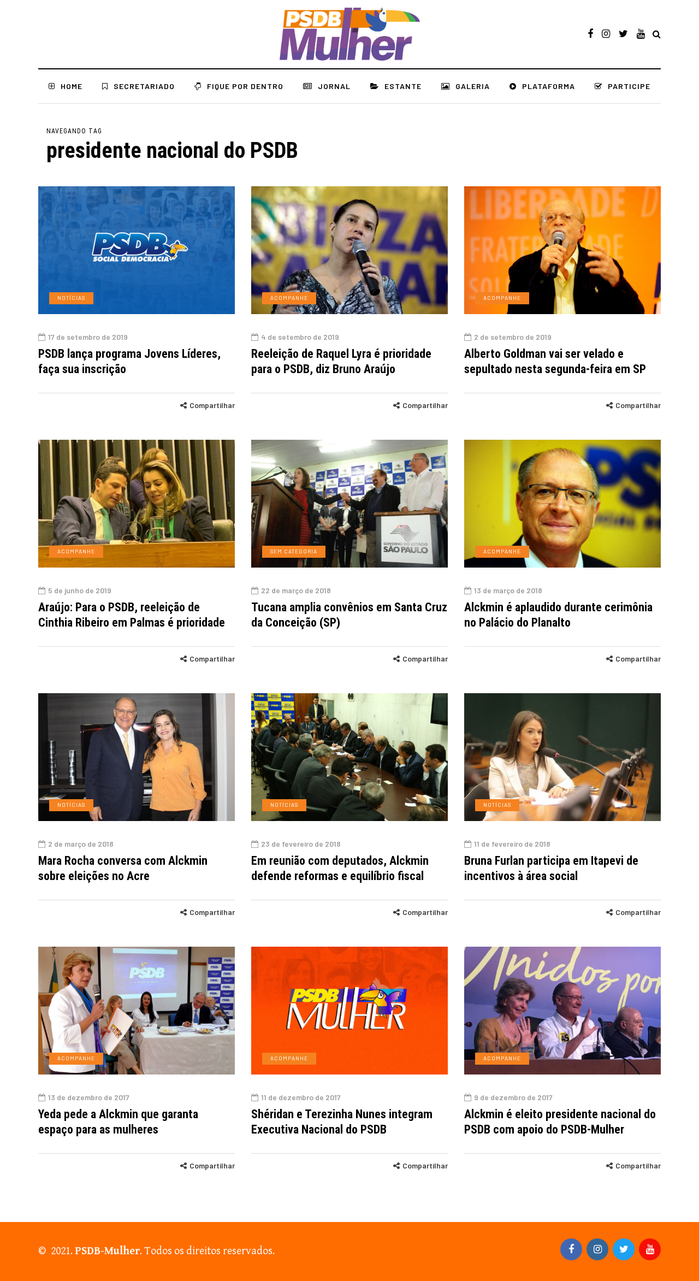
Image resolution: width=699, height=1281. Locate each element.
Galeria (472, 86)
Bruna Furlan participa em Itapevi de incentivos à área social (551, 868)
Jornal (334, 86)
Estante (403, 86)
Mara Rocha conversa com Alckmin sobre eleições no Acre (123, 868)
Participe (629, 86)
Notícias (71, 297)
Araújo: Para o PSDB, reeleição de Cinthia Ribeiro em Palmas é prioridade (131, 614)
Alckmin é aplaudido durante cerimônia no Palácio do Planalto (558, 614)
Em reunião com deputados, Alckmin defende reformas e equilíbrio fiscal (340, 868)
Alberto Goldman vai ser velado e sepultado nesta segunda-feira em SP (555, 361)
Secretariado (144, 86)
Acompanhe (289, 297)
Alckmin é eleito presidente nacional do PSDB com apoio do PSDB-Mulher (560, 1121)
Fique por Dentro (245, 86)
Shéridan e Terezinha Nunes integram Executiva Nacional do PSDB (342, 1121)
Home (71, 86)
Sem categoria (293, 551)
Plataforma (548, 86)
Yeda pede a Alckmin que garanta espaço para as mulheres (118, 1121)
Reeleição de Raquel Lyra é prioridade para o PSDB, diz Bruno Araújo (341, 361)
